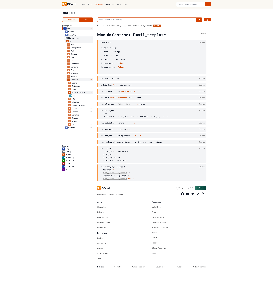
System (202, 188)
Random (74, 76)
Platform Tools (158, 217)
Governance (160, 267)
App (72, 44)
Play (125, 4)
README (72, 35)
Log (72, 57)
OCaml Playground (159, 248)
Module (157, 26)
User (74, 124)
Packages (99, 4)
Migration (75, 102)
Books (154, 233)
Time (73, 70)
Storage (75, 118)
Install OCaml (157, 207)
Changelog (101, 207)
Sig (74, 96)
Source (203, 33)
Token (74, 121)
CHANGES (72, 32)
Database (74, 54)
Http (74, 99)
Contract (74, 80)
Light (182, 188)
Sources (71, 128)
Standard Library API (160, 227)
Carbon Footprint (138, 267)
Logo (154, 253)
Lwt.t (131, 179)
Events (100, 248)
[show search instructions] (207, 19)
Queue (74, 108)
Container (74, 67)
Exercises (155, 238)
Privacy (179, 267)
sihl (65, 13)
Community (109, 4)
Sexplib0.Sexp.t (129, 91)
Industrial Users (103, 217)
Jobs (99, 259)
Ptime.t (121, 63)
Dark (191, 188)
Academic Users (103, 222)
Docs (86, 20)
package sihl (67, 26)
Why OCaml (101, 227)
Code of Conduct (199, 267)
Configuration (76, 48)
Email (74, 89)
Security (117, 267)
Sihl (68, 28)
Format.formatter (118, 98)
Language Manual (159, 222)
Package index (103, 26)
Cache (74, 83)
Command (75, 64)
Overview (71, 20)
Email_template (78, 92)
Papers (154, 243)
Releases (100, 212)
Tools (90, 4)
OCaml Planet (102, 253)
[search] (208, 4)
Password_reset (78, 105)
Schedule (74, 73)
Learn (83, 4)
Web (72, 51)
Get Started (157, 212)
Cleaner (74, 60)
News (119, 4)
